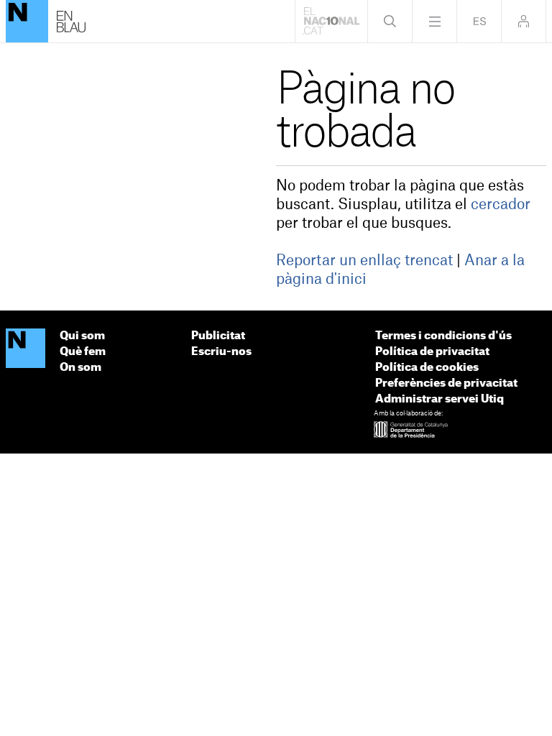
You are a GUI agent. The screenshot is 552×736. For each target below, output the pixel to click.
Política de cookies (427, 367)
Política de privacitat (432, 351)
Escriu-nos (221, 351)
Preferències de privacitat (446, 383)
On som (80, 367)
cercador (500, 205)
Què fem (83, 351)
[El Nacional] (25, 348)
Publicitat (218, 336)
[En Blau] (27, 21)
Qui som (82, 336)
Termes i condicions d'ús (443, 336)
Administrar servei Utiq (439, 399)
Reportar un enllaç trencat (364, 261)
